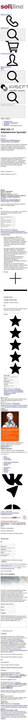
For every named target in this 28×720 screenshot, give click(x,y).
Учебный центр (8, 121)
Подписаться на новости (7, 53)
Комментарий (14, 618)
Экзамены (6, 124)
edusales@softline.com (6, 14)
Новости (6, 465)
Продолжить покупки (17, 667)
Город (2, 607)
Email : (3, 552)
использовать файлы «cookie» (12, 714)
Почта (3, 610)
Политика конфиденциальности (10, 513)
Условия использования (7, 513)
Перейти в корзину (6, 667)
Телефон (3, 613)
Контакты (6, 470)
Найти (2, 118)
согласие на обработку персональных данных (15, 232)
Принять (3, 718)
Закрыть (7, 118)
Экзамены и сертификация (11, 122)
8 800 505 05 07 (10, 686)
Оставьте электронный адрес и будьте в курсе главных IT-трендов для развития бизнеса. (14, 399)
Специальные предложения (11, 462)
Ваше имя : (4, 546)
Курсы (5, 456)
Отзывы (6, 471)
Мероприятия (7, 463)
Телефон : (3, 549)
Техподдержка (7, 459)
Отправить (6, 394)
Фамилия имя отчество (7, 604)
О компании (7, 467)
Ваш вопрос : (4, 555)
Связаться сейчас (5, 141)
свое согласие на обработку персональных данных (12, 641)
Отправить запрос (5, 234)
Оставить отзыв (8, 297)
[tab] (15, 283)
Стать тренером (15, 141)
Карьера (6, 469)
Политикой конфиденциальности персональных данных (12, 230)
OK (1, 659)
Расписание (7, 458)
